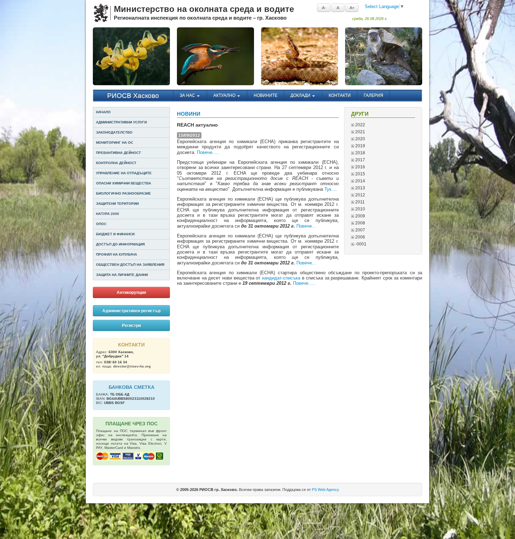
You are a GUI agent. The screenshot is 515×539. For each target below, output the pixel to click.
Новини (188, 114)
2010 (359, 209)
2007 (359, 230)
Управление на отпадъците (124, 173)
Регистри (131, 325)
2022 (359, 124)
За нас (188, 95)
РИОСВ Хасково (133, 95)
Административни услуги (121, 122)
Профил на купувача (116, 254)
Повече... (306, 226)
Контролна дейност (116, 163)
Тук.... (331, 189)
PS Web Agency (325, 489)
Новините (265, 95)
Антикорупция (131, 292)
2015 (359, 173)
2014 (359, 180)
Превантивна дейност (118, 153)
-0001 (360, 244)
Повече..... (208, 152)
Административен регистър (131, 310)
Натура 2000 (107, 214)
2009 (359, 216)
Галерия (373, 95)
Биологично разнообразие (123, 193)
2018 (359, 152)
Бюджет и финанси (115, 234)
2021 (359, 131)
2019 (359, 145)
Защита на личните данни (122, 275)
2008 (359, 223)
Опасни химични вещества (123, 183)
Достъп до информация (120, 244)
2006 (359, 237)
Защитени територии (117, 204)
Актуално (224, 95)
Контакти (340, 95)
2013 (359, 188)
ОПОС (101, 224)
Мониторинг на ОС (114, 142)
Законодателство (114, 132)
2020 (359, 138)
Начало (103, 112)
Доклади (300, 95)
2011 (359, 202)
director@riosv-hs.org (132, 366)
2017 (359, 159)
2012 (359, 195)
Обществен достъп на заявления (130, 265)
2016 (359, 166)
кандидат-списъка (282, 278)
